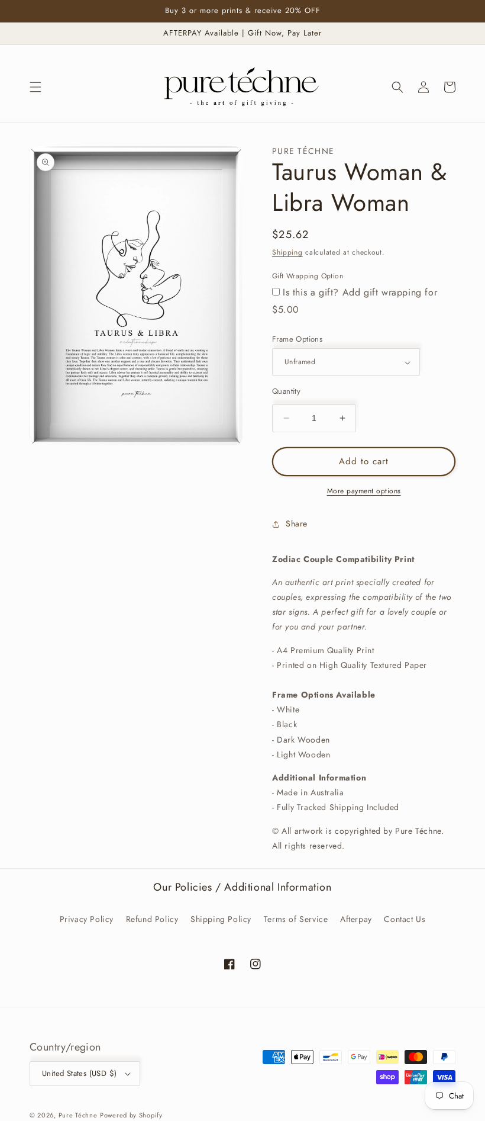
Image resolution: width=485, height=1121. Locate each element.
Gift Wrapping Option (307, 276)
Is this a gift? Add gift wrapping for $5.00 (354, 300)
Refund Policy (152, 919)
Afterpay (356, 919)
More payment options (364, 491)
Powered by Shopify (131, 1115)
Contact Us (404, 919)
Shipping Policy (220, 919)
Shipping (287, 252)
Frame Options (297, 339)
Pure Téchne (78, 1115)
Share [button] (297, 523)
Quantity (286, 391)
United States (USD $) (79, 1073)
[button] (35, 87)
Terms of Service (296, 919)
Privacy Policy (87, 919)
